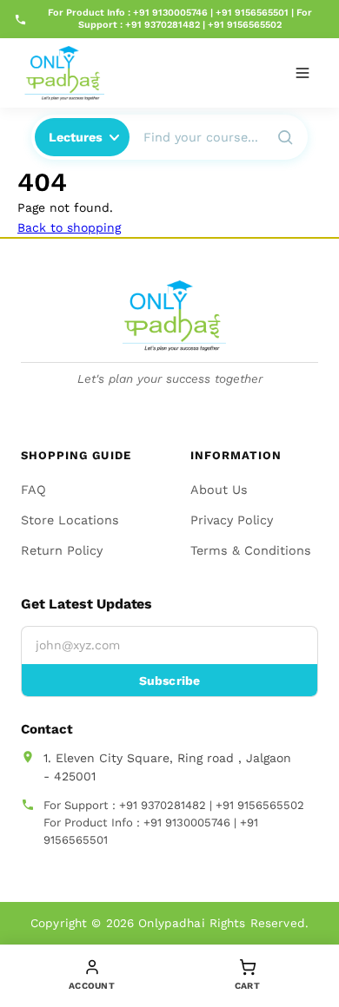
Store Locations (70, 520)
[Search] (285, 137)
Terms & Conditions (250, 550)
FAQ (33, 490)
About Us (219, 490)
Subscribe (169, 681)
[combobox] (198, 137)
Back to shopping (69, 227)
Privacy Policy (231, 520)
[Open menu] (302, 73)
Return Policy (62, 550)
